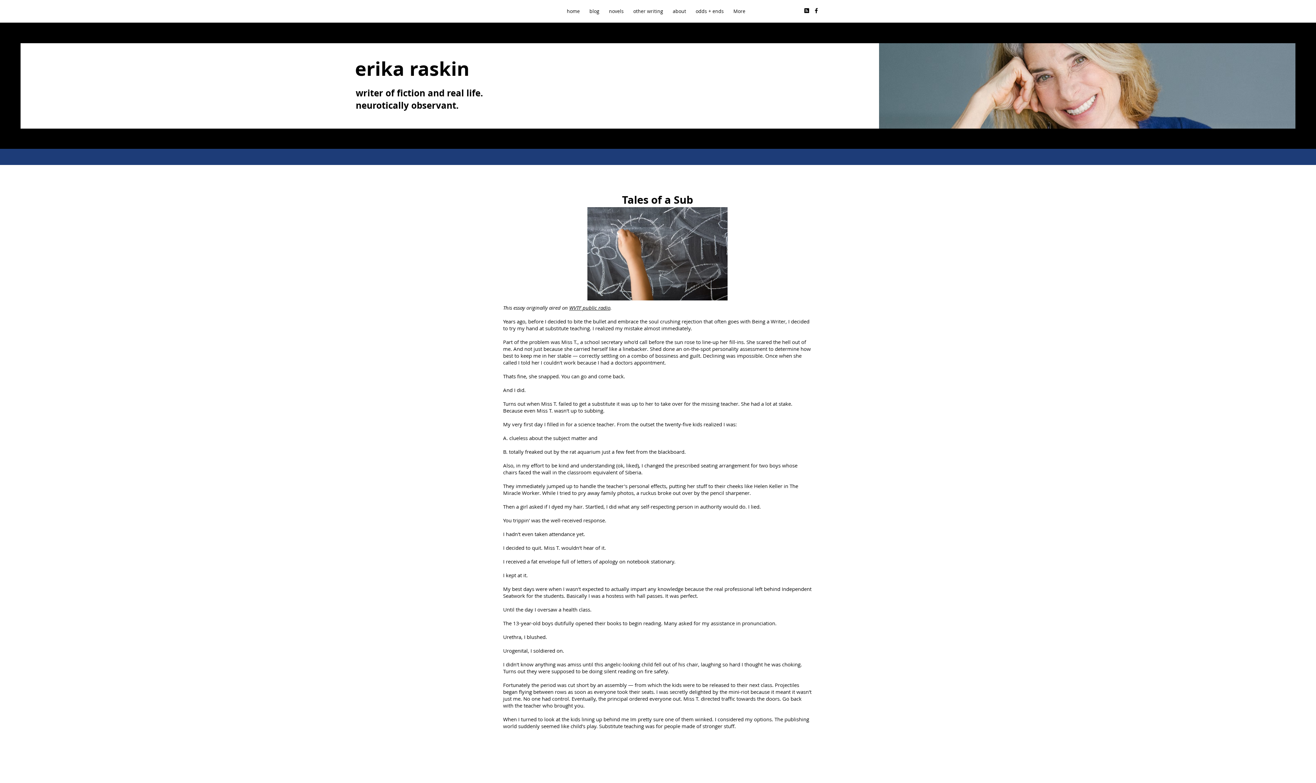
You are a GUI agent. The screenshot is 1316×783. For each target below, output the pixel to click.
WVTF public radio (589, 307)
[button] (648, 11)
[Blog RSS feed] (806, 11)
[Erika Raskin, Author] (816, 10)
